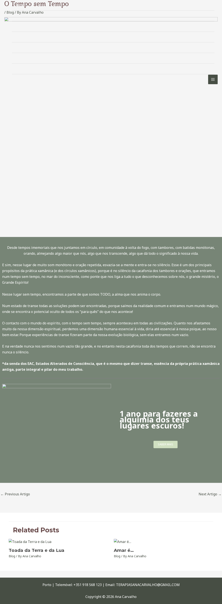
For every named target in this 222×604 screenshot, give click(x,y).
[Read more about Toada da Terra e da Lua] (30, 541)
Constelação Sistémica (34, 47)
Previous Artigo (15, 494)
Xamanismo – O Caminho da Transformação (50, 37)
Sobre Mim (24, 16)
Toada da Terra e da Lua (36, 550)
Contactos (24, 69)
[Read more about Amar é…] (122, 541)
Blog (19, 58)
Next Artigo (210, 494)
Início (20, 5)
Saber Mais (165, 444)
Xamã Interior (26, 26)
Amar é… (124, 550)
